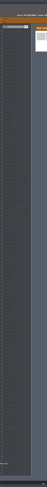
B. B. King (8, 219)
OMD (6, 290)
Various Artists (9, 439)
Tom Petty (8, 307)
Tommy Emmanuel (11, 148)
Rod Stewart (9, 393)
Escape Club (9, 151)
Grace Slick (8, 364)
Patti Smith (8, 371)
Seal (5, 350)
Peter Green (9, 187)
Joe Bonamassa (10, 73)
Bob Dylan (8, 137)
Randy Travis (9, 421)
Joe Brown (8, 80)
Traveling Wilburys (11, 417)
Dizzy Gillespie (9, 176)
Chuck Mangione (10, 251)
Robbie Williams (10, 449)
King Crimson (9, 222)
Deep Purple (9, 116)
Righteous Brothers (11, 332)
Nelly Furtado (9, 169)
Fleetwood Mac (10, 158)
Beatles (7, 59)
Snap (6, 375)
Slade (6, 357)
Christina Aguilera (11, 38)
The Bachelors (9, 52)
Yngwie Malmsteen (11, 244)
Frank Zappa (9, 469)
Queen (7, 318)
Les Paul (7, 304)
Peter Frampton (10, 166)
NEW (6, 31)
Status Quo (8, 385)
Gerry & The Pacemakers (14, 173)
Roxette (7, 339)
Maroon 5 (7, 261)
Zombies (7, 473)
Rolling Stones (10, 336)
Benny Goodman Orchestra (15, 180)
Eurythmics (8, 155)
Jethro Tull (8, 205)
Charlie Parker (9, 297)
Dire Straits (8, 119)
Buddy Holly (8, 194)
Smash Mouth (9, 368)
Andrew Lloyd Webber (12, 442)
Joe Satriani (8, 343)
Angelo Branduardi (11, 77)
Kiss (5, 226)
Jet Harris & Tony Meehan (14, 201)
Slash (6, 361)
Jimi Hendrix (9, 190)
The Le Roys (9, 233)
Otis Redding (9, 329)
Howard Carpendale (12, 84)
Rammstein (8, 322)
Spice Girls (8, 382)
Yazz (6, 456)
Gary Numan (9, 286)
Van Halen (8, 435)
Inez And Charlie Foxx (12, 162)
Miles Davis (8, 112)
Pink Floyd (8, 311)
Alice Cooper (9, 105)
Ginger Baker (9, 55)
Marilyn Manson (10, 254)
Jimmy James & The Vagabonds (16, 212)
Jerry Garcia (9, 183)
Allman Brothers (10, 41)
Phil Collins (8, 98)
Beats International (11, 63)
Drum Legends (10, 130)
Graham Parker (10, 300)
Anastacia (8, 45)
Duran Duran (9, 134)
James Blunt (9, 70)
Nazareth (7, 283)
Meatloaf (7, 265)
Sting (6, 396)
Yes (5, 460)
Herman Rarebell (10, 325)
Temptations (8, 410)
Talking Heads (9, 407)
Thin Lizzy (8, 414)
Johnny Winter (9, 453)
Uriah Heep (8, 432)
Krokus (6, 229)
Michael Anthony (10, 48)
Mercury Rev (9, 268)
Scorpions (8, 346)
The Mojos (8, 272)
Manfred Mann (9, 247)
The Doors (8, 123)
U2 (5, 428)
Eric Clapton (8, 87)
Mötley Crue (8, 279)
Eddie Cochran (10, 91)
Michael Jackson (10, 198)
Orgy (6, 293)
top (43, 484)
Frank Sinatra (9, 354)
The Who (7, 446)
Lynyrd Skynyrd (10, 237)
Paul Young (8, 466)
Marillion (7, 258)
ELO (5, 144)
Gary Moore (8, 276)
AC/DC (6, 34)
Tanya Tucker (9, 425)
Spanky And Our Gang (13, 378)
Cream (6, 109)
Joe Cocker (8, 95)
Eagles (6, 141)
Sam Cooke (8, 102)
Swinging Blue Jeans (12, 403)
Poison (6, 315)
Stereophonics (9, 389)
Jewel (6, 208)
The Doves (8, 126)
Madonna (7, 240)
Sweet (6, 400)
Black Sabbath (9, 66)
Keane (6, 215)
